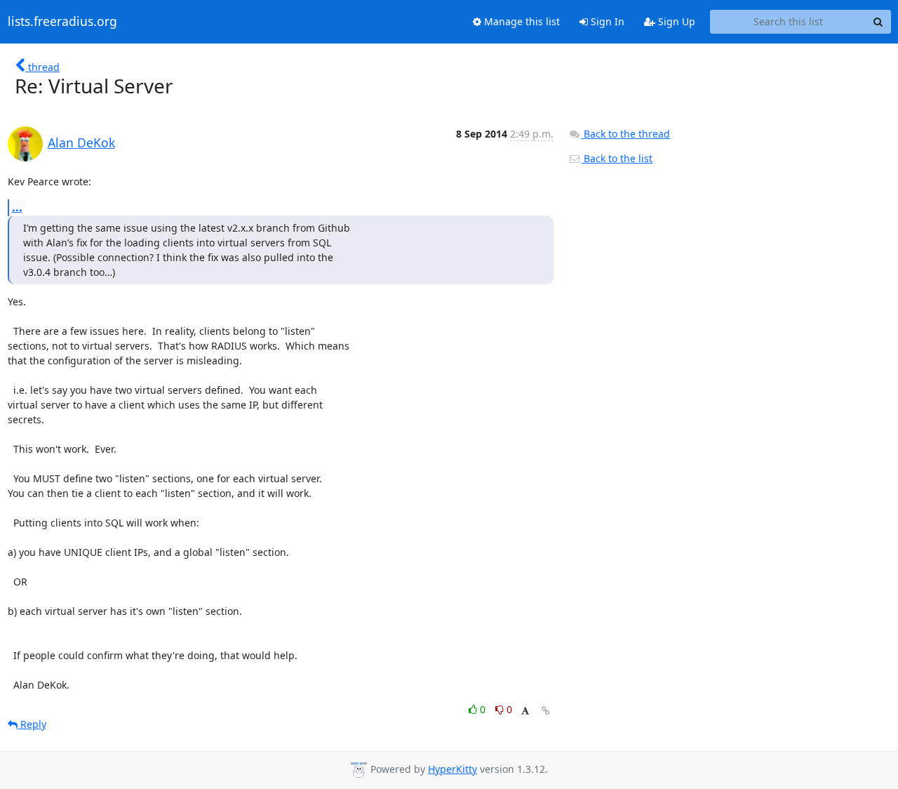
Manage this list (520, 21)
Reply (32, 724)
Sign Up (675, 21)
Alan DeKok (81, 142)
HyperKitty (452, 769)
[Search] (878, 22)
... (17, 207)
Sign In (606, 21)
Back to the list (616, 158)
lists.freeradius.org (62, 21)
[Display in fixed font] (525, 711)
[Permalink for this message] (546, 710)
